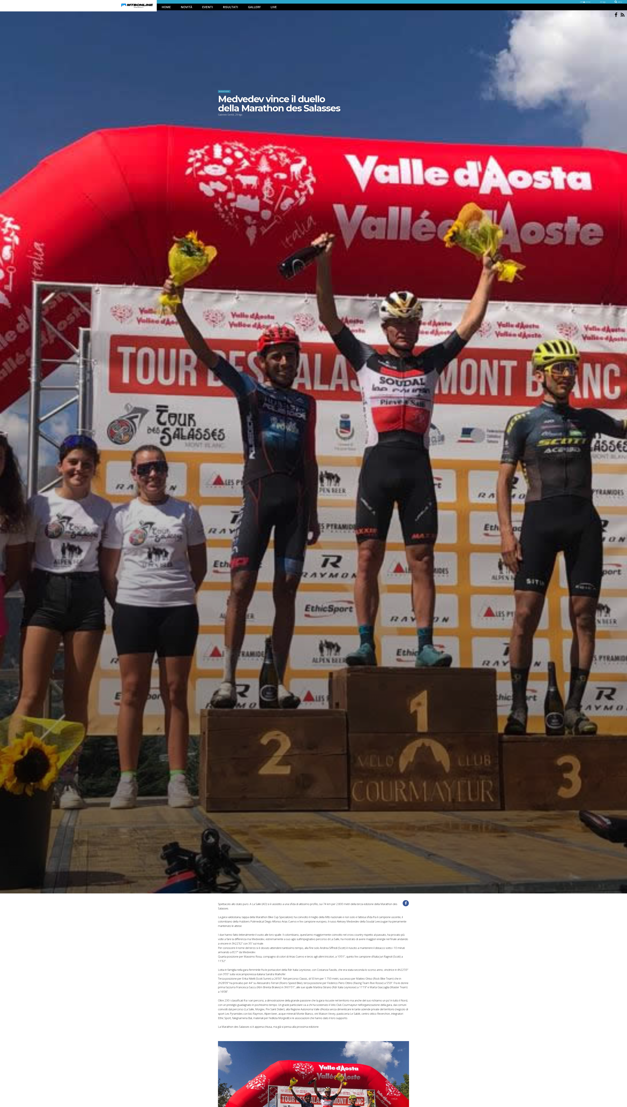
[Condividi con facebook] (406, 903)
